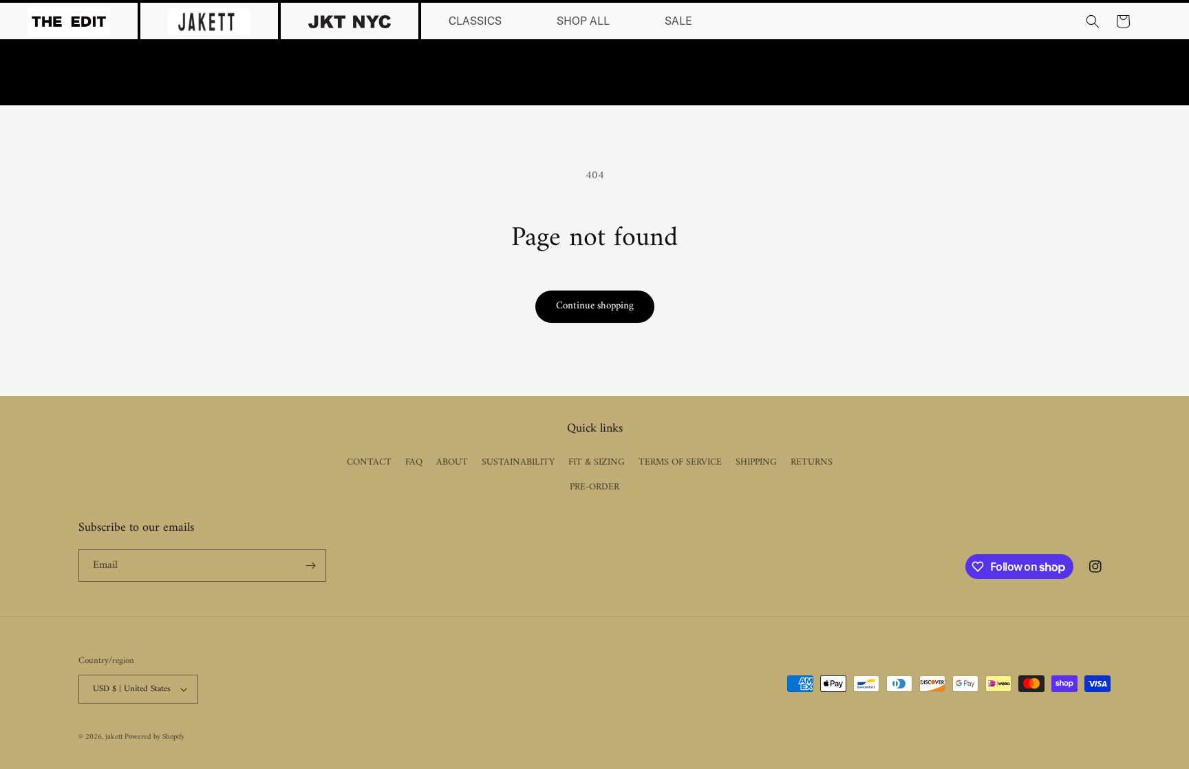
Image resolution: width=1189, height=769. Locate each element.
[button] (1093, 21)
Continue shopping (595, 306)
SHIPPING (756, 462)
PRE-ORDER (594, 487)
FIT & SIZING (596, 462)
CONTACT (369, 462)
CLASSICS (475, 21)
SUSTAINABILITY (518, 462)
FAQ (413, 462)
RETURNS (812, 462)
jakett (115, 737)
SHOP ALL (583, 21)
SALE (678, 21)
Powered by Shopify (154, 737)
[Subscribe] (310, 565)
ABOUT (452, 462)
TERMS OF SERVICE (680, 462)
